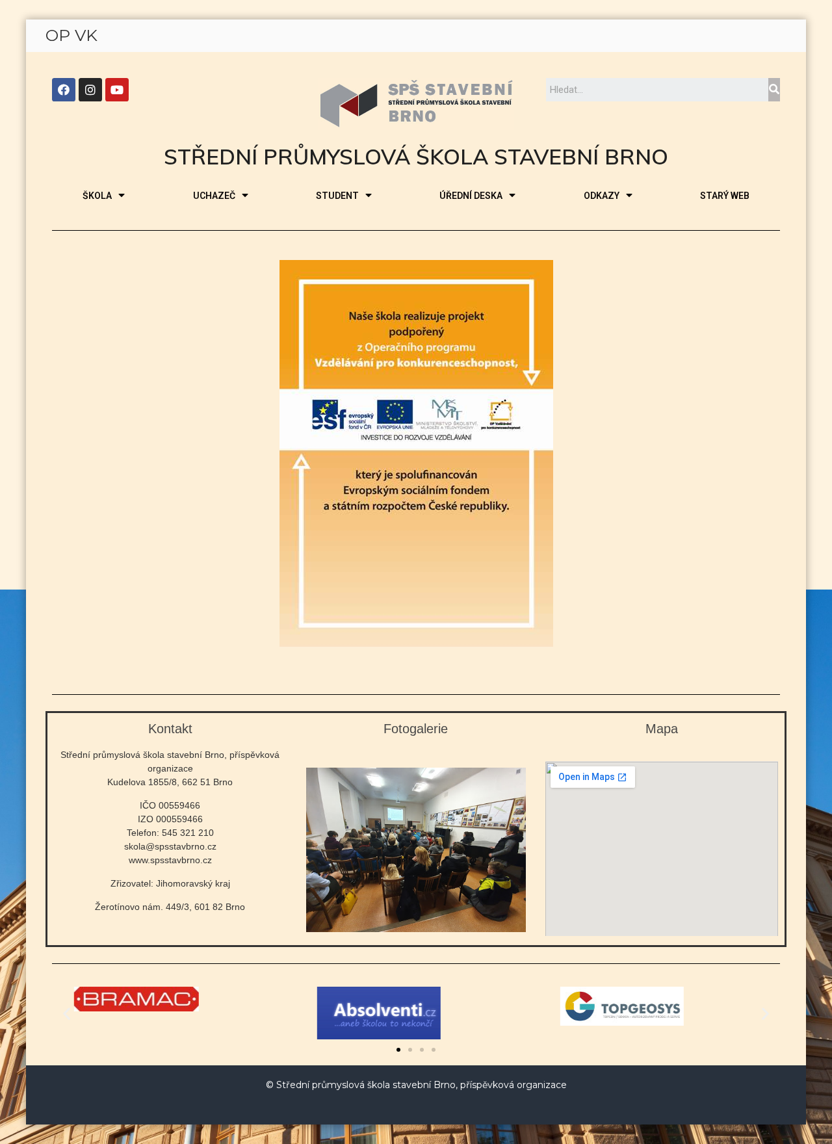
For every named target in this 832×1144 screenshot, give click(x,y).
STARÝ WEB (724, 195)
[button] (398, 1050)
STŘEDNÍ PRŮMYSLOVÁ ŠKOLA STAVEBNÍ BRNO (416, 156)
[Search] (774, 89)
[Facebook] (63, 89)
